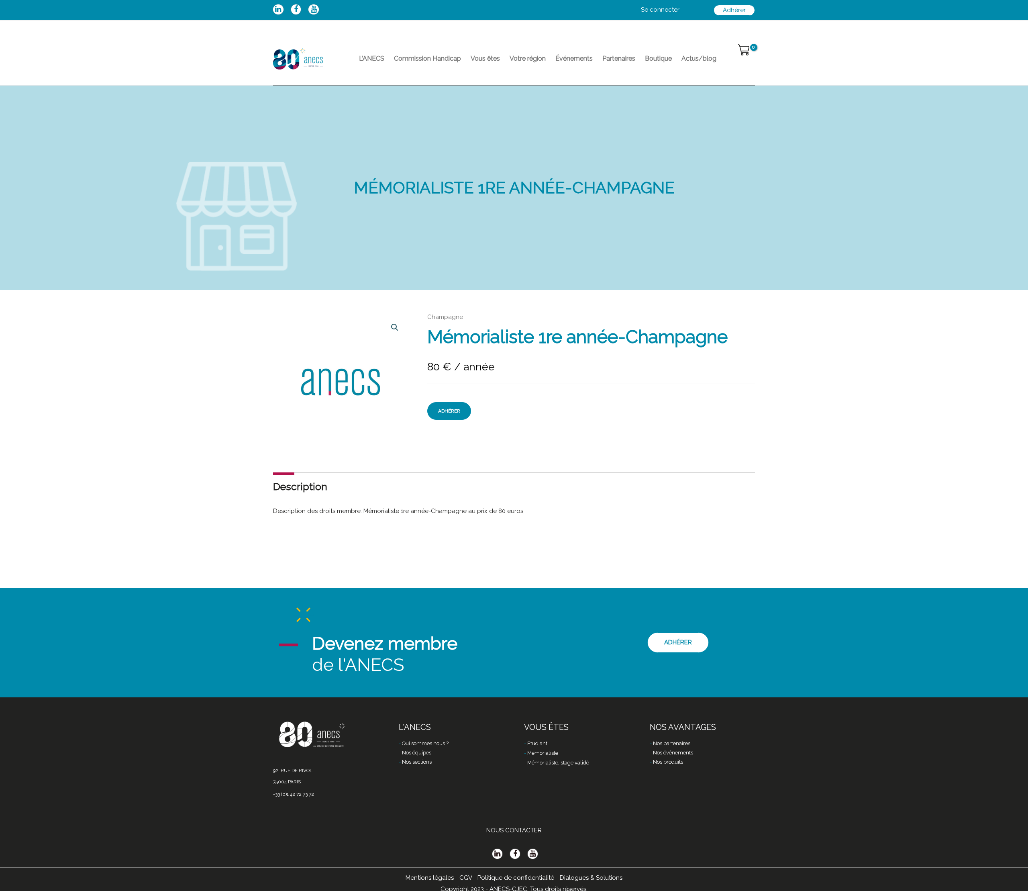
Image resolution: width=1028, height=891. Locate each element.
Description (300, 486)
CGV (465, 877)
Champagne (445, 317)
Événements (574, 58)
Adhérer (449, 411)
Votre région (528, 58)
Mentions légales (430, 877)
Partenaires (618, 58)
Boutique (658, 58)
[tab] (300, 486)
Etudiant (537, 743)
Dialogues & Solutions (591, 877)
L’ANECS (371, 58)
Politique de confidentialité (515, 877)
